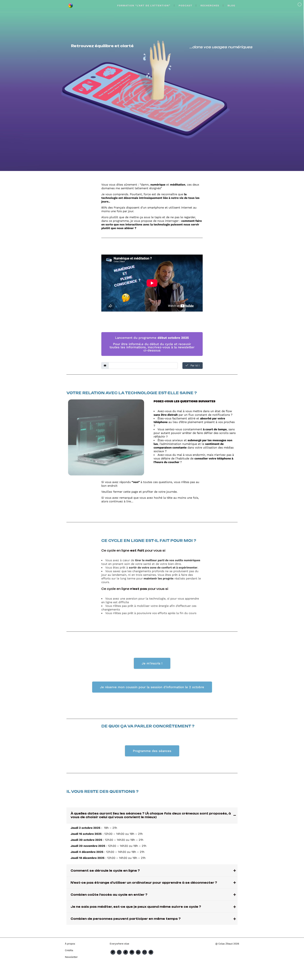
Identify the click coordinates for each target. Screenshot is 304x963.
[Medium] (144, 952)
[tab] (152, 815)
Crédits (69, 950)
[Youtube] (132, 952)
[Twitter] (113, 952)
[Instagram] (119, 952)
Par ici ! (195, 365)
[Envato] (125, 952)
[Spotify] (151, 952)
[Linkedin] (138, 952)
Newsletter (71, 957)
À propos (70, 943)
